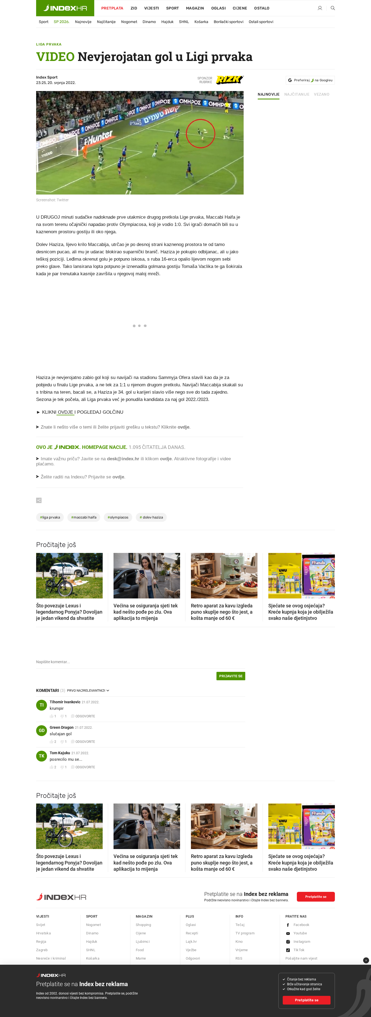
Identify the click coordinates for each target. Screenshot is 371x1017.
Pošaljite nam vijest (301, 958)
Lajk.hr (191, 942)
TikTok (299, 950)
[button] (43, 574)
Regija (41, 942)
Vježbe (191, 950)
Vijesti (151, 8)
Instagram (302, 942)
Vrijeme (241, 950)
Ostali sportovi (261, 22)
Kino (239, 942)
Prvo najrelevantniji (86, 690)
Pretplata (112, 8)
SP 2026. (62, 22)
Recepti (192, 933)
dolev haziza (151, 517)
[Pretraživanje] (331, 8)
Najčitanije (106, 22)
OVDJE (65, 412)
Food (140, 950)
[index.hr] (65, 8)
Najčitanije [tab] (297, 94)
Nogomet (129, 22)
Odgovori (193, 958)
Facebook (302, 925)
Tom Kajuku (60, 753)
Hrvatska (43, 933)
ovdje (166, 458)
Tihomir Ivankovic (65, 702)
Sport (172, 8)
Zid (134, 8)
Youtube (300, 933)
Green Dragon (62, 727)
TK (41, 756)
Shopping (143, 925)
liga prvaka (50, 517)
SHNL (184, 22)
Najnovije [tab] (269, 94)
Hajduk (167, 22)
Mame (141, 958)
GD (42, 730)
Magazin (144, 916)
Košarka (201, 22)
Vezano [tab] (321, 94)
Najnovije (83, 22)
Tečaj (239, 925)
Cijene (240, 8)
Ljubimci (143, 942)
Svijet (40, 925)
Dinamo (149, 22)
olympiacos (118, 517)
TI (42, 705)
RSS (238, 958)
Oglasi (218, 8)
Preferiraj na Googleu (313, 80)
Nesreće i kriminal (51, 958)
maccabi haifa (83, 517)
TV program (244, 933)
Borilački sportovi (228, 22)
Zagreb (42, 950)
